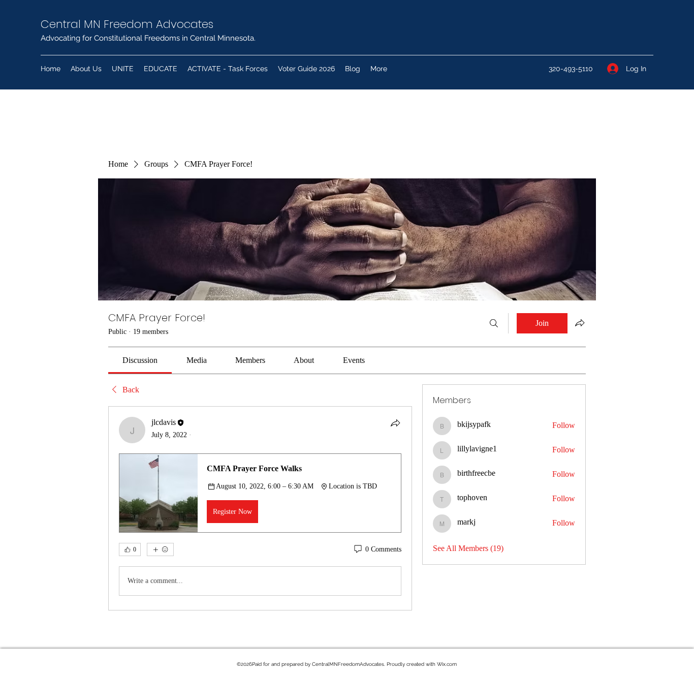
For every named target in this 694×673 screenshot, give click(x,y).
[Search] (494, 323)
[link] (139, 360)
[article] (260, 508)
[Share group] (580, 323)
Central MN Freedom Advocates (127, 24)
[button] (260, 493)
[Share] (395, 423)
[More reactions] (160, 549)
